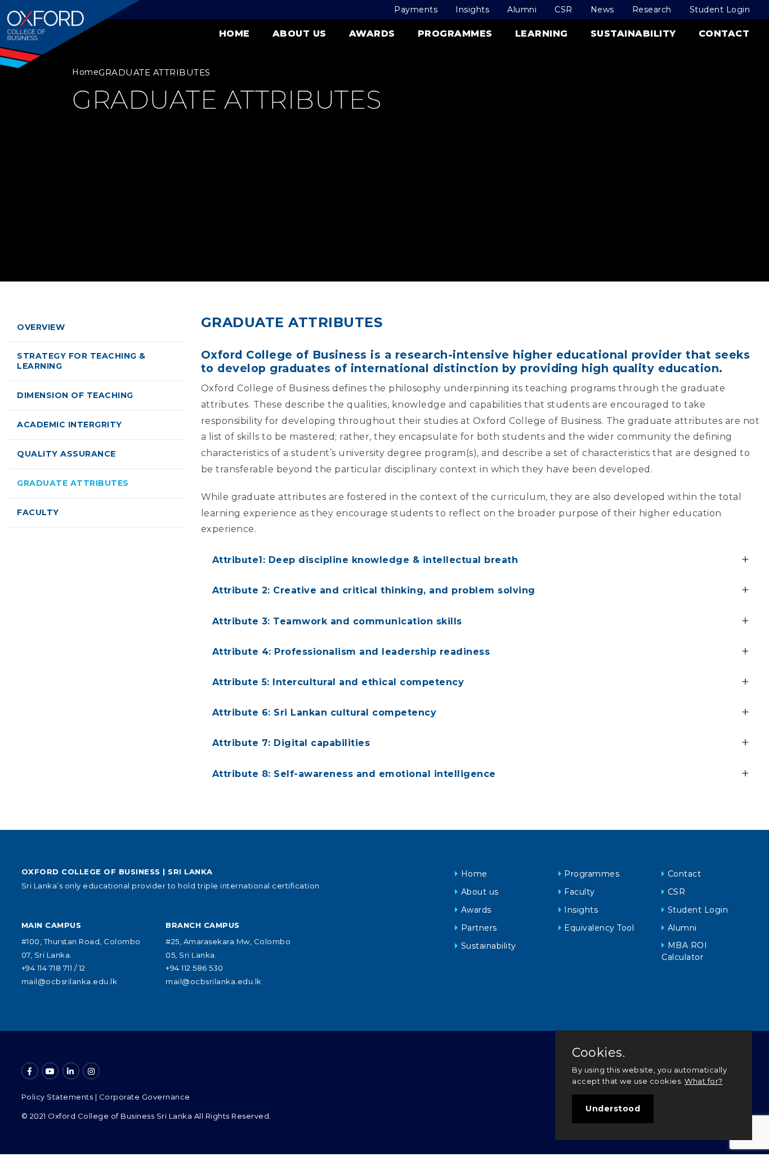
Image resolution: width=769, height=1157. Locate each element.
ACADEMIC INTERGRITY (69, 424)
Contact (724, 33)
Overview (41, 327)
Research (652, 10)
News (602, 10)
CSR (564, 10)
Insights (472, 10)
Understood (612, 1109)
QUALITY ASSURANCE (66, 454)
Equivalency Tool (599, 928)
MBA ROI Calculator (684, 951)
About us (480, 892)
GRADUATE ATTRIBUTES (73, 483)
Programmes (455, 33)
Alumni (521, 10)
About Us (299, 33)
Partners (479, 928)
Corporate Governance (144, 1096)
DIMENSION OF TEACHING (75, 395)
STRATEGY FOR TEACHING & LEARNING (81, 361)
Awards (372, 33)
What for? (704, 1080)
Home (234, 33)
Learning (541, 33)
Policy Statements (57, 1096)
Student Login (720, 10)
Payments (415, 10)
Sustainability (633, 33)
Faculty (38, 512)
